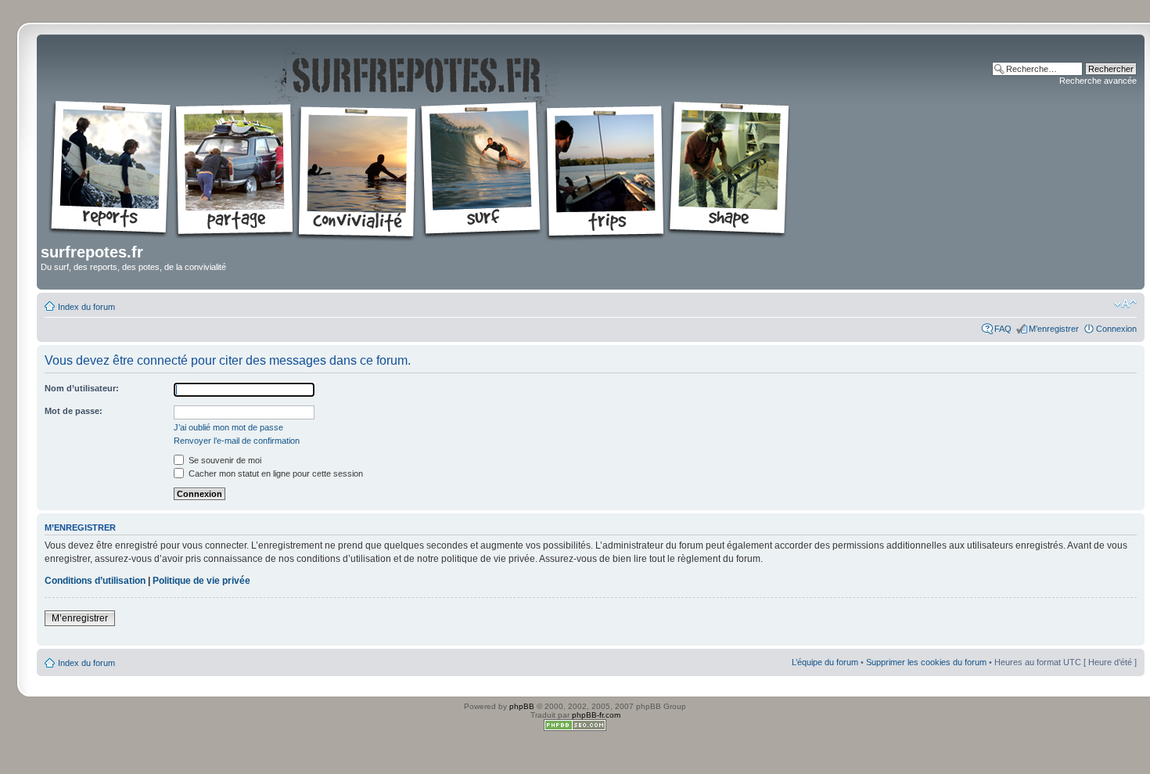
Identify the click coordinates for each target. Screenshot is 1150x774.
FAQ (1003, 328)
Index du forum (86, 306)
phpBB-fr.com (596, 715)
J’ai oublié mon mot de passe (228, 427)
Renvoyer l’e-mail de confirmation (237, 440)
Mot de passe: (73, 411)
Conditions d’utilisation (95, 580)
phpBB (521, 706)
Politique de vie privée (201, 580)
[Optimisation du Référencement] (575, 728)
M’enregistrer (1054, 328)
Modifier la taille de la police (1125, 304)
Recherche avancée (1098, 80)
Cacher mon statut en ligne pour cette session (274, 473)
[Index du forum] (421, 140)
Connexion (1116, 328)
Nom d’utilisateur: (82, 388)
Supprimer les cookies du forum (926, 662)
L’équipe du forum (825, 662)
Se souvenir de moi (223, 460)
